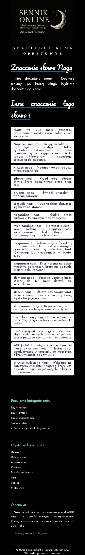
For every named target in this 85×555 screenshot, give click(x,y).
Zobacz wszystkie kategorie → (30, 428)
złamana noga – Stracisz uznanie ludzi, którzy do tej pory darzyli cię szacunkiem (42, 281)
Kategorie (41, 533)
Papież (15, 482)
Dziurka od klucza (22, 472)
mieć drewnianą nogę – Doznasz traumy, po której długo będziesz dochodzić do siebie (42, 320)
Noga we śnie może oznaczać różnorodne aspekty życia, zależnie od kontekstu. (42, 133)
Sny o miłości (19, 407)
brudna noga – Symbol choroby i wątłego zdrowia (42, 194)
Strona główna (23, 533)
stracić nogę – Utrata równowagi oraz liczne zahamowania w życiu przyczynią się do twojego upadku (42, 295)
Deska (15, 452)
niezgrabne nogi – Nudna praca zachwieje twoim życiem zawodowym (42, 216)
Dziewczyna (18, 457)
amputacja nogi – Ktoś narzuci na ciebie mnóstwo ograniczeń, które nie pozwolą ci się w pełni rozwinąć (42, 267)
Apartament (18, 462)
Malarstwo (17, 488)
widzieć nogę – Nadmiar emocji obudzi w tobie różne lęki (42, 169)
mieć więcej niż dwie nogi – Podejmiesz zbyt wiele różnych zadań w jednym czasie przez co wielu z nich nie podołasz (42, 334)
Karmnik (16, 467)
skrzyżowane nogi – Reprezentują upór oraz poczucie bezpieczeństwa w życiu (42, 308)
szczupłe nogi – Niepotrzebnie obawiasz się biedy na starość (42, 205)
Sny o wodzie (19, 423)
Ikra (13, 477)
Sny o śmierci (19, 412)
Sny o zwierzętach (22, 418)
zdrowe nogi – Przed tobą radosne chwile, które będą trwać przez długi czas (42, 182)
